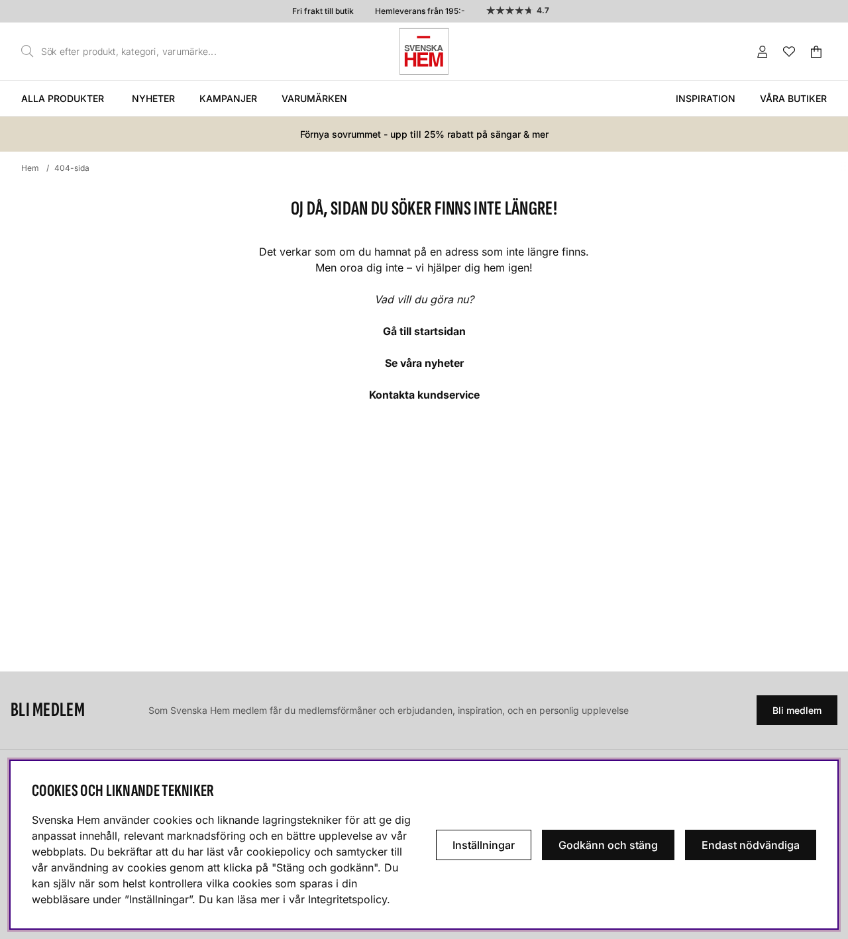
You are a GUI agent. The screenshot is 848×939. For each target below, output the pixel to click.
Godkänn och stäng (608, 845)
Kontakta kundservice (424, 394)
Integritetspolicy (347, 899)
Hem (30, 168)
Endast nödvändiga (751, 845)
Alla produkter (62, 98)
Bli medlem (797, 710)
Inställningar (483, 845)
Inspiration (705, 98)
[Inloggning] (762, 51)
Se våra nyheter (424, 363)
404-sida (71, 168)
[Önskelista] (789, 51)
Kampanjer (228, 98)
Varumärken (314, 98)
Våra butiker (793, 98)
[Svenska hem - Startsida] (424, 51)
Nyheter (153, 98)
